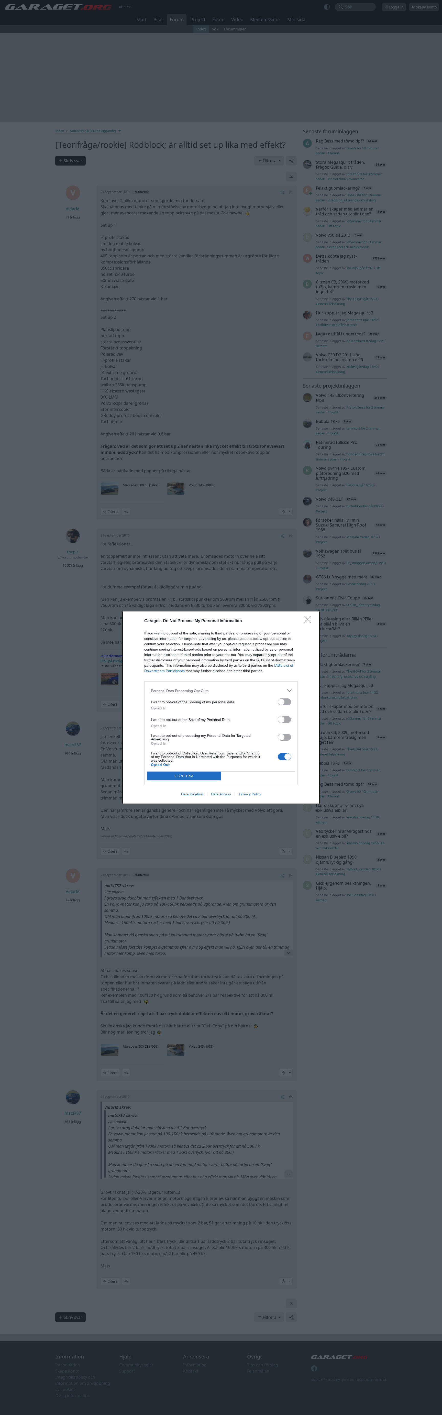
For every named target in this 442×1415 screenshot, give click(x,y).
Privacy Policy (250, 794)
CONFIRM (184, 776)
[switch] (284, 701)
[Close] (309, 621)
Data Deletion (192, 794)
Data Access (221, 794)
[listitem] (221, 690)
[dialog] (221, 707)
